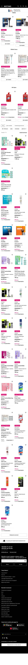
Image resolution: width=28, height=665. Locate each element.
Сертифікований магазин (7, 578)
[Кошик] (26, 6)
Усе (3, 125)
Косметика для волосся (19, 125)
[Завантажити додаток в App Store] (20, 625)
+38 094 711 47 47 (6, 547)
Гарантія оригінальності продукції (8, 580)
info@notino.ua (4, 552)
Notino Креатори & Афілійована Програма (10, 603)
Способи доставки (5, 611)
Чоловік (20, 564)
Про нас (3, 574)
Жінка (7, 564)
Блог (2, 592)
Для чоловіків (9, 125)
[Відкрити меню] (1, 6)
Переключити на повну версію (14, 644)
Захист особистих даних (6, 616)
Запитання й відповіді (6, 599)
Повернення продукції (6, 590)
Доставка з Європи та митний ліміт (9, 605)
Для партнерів (4, 613)
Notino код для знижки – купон (8, 576)
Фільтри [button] (6, 128)
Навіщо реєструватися (6, 597)
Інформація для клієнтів (6, 601)
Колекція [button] (17, 128)
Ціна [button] (11, 128)
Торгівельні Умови (5, 607)
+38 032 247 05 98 (6, 548)
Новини (3, 595)
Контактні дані (13, 552)
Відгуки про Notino (5, 582)
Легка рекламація (5, 614)
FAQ (2, 594)
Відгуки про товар (5, 609)
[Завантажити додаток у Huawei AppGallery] (14, 628)
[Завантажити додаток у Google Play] (7, 625)
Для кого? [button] (24, 128)
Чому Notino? (4, 572)
